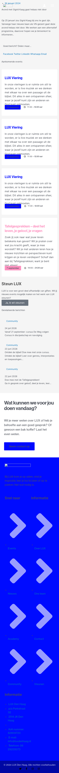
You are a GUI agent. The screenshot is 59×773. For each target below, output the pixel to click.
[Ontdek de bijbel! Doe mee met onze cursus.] (29, 352)
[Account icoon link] (44, 5)
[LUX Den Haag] (8, 5)
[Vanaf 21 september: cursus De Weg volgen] (29, 328)
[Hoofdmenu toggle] (52, 5)
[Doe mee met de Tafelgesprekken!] (29, 376)
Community (12, 321)
